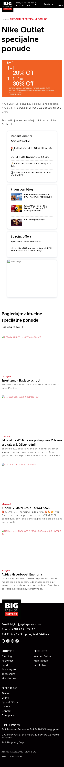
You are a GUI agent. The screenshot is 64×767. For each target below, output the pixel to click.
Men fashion (41, 660)
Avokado (19, 756)
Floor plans (8, 715)
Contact (6, 710)
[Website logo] (7, 6)
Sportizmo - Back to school (26, 241)
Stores (5, 693)
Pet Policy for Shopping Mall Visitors (25, 634)
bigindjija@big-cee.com (25, 624)
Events (6, 697)
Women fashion (43, 656)
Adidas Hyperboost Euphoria (22, 574)
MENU (60, 5)
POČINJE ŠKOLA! (20, 141)
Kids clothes (9, 678)
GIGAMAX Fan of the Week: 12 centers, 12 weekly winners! (35, 208)
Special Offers (10, 702)
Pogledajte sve (11, 326)
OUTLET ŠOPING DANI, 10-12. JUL (30, 157)
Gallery (6, 706)
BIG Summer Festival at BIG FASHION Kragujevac (38, 195)
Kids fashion (40, 665)
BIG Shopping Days (34, 219)
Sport (5, 665)
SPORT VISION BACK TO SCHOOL (26, 508)
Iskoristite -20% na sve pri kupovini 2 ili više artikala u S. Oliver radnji (31, 249)
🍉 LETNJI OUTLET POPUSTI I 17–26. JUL (31, 149)
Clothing (7, 656)
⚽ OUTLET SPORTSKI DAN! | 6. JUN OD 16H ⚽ (31, 173)
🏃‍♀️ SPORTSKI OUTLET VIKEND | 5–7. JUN (31, 164)
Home (5, 19)
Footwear (7, 660)
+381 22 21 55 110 (23, 629)
